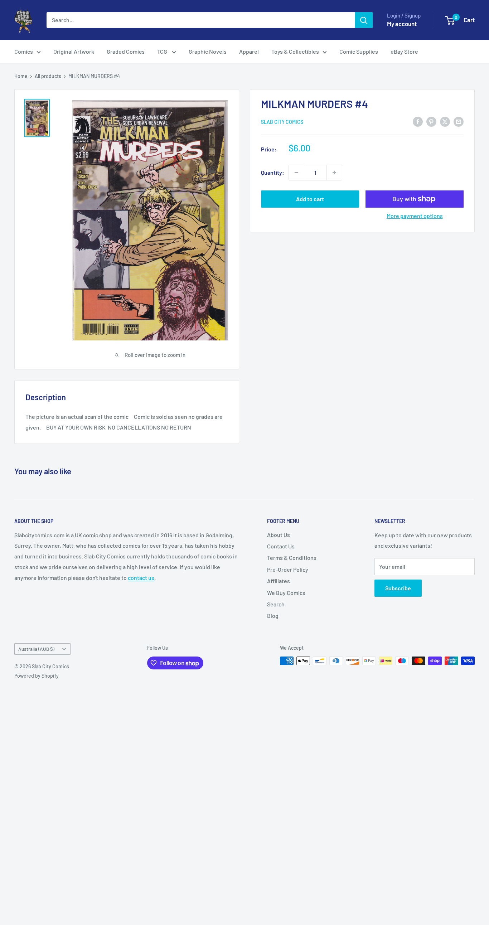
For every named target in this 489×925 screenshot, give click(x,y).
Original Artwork (73, 51)
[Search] (364, 20)
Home (21, 76)
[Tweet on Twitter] (445, 121)
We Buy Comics (286, 592)
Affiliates (278, 580)
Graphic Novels (208, 51)
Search (276, 604)
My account (402, 23)
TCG (162, 51)
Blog (273, 615)
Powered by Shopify (36, 676)
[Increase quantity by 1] (334, 172)
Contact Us (281, 546)
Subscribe (398, 588)
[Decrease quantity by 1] (296, 172)
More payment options (415, 215)
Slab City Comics (282, 122)
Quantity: (272, 172)
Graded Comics (126, 51)
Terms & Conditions (291, 557)
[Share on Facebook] (418, 121)
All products (48, 76)
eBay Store (404, 51)
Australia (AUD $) (36, 649)
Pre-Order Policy (287, 569)
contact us (141, 577)
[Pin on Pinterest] (431, 121)
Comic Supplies (358, 51)
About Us (278, 534)
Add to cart (310, 198)
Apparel (249, 51)
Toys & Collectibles (295, 51)
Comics (23, 51)
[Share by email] (459, 121)
